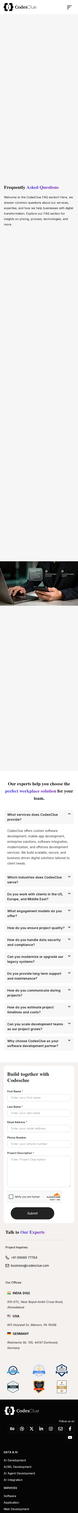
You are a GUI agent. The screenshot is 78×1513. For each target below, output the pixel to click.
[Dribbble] (22, 1428)
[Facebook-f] (70, 1428)
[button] (61, 7)
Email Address (17, 1122)
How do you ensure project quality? (36, 928)
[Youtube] (70, 1437)
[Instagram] (50, 1428)
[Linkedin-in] (41, 1428)
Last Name (15, 1106)
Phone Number (16, 1137)
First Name (15, 1091)
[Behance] (12, 1428)
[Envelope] (60, 1428)
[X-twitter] (31, 1428)
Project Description (20, 1153)
